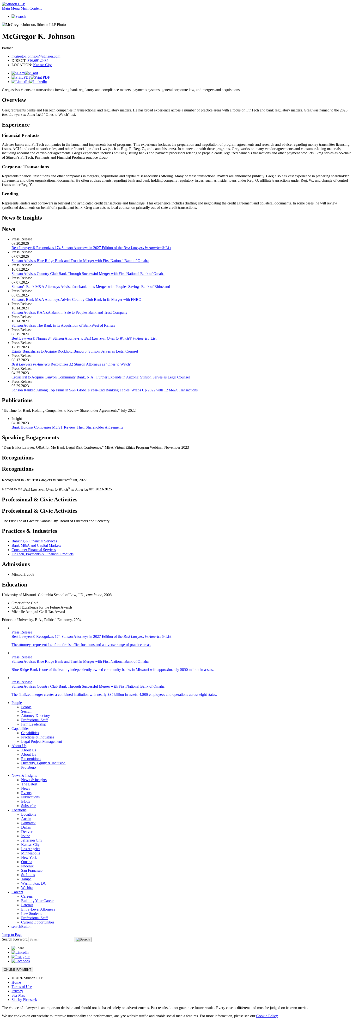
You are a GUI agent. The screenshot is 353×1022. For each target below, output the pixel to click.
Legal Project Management (41, 741)
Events (26, 793)
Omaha (26, 862)
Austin (26, 819)
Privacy (17, 991)
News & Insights (22, 218)
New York (29, 857)
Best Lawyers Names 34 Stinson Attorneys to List (84, 338)
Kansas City (42, 65)
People (17, 703)
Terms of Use (22, 987)
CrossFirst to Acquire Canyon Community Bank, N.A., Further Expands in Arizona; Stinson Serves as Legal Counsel (101, 377)
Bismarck (28, 823)
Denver (26, 832)
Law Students (31, 914)
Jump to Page (12, 935)
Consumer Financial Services (34, 550)
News (25, 788)
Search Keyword (15, 939)
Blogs (25, 801)
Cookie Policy (267, 1016)
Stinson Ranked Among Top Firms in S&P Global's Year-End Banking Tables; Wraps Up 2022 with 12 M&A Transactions (105, 390)
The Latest (29, 784)
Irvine (25, 836)
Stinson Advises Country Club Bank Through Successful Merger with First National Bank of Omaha (88, 274)
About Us (19, 746)
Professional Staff (34, 720)
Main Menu (11, 8)
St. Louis (28, 875)
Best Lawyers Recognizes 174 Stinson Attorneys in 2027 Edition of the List (91, 248)
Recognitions (18, 457)
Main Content (31, 8)
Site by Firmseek (24, 1000)
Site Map (18, 995)
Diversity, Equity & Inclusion (43, 763)
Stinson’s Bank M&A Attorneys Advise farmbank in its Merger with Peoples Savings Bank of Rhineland (91, 287)
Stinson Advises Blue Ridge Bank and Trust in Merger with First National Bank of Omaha (80, 261)
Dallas (26, 827)
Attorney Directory (35, 716)
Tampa (26, 879)
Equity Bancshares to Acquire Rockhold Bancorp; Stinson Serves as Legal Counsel (75, 351)
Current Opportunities (37, 922)
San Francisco (32, 870)
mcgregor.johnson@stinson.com (36, 56)
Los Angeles (30, 849)
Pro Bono (28, 767)
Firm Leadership (33, 724)
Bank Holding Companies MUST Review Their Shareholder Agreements (67, 427)
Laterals (27, 905)
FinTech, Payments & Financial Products (42, 554)
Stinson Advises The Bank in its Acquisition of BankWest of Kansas (63, 325)
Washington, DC (34, 883)
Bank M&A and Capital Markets (36, 545)
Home (16, 982)
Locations (19, 810)
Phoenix (27, 866)
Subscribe (28, 806)
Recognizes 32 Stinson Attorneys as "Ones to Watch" (72, 364)
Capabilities (20, 728)
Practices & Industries (37, 737)
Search (26, 711)
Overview (14, 100)
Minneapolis (30, 853)
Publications (30, 797)
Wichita (27, 888)
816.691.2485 (38, 60)
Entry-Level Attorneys (38, 909)
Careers (17, 892)
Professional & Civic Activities (39, 499)
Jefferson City (31, 840)
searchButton (21, 926)
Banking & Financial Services (34, 541)
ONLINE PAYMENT (17, 969)
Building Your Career (37, 901)
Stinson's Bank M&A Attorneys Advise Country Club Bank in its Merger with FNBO (76, 299)
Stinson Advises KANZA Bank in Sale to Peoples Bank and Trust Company (70, 312)
